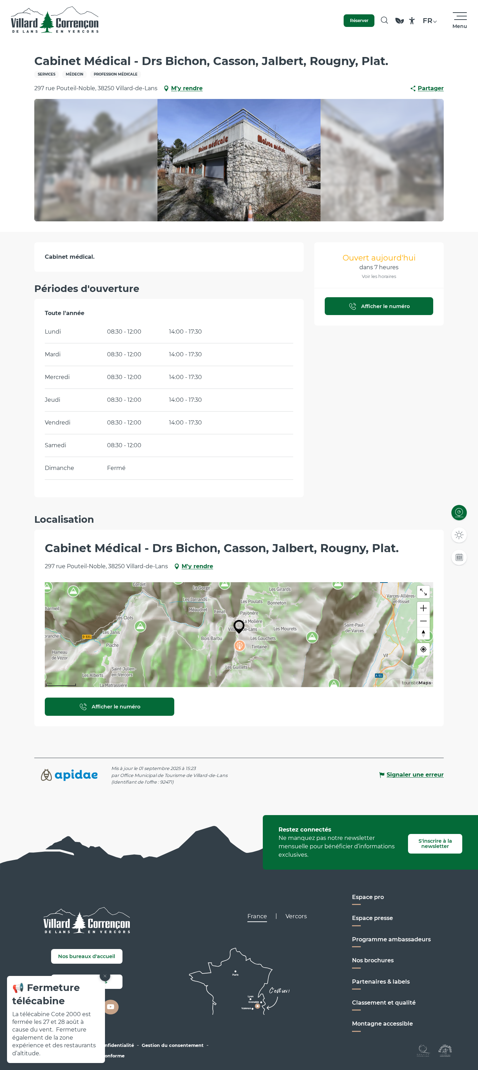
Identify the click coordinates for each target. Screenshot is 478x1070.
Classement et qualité (384, 1002)
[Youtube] (110, 1007)
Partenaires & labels (381, 981)
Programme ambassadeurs (391, 939)
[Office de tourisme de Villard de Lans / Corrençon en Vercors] (55, 20)
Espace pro (368, 897)
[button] (384, 20)
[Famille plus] (445, 1050)
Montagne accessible (382, 1023)
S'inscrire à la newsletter (435, 843)
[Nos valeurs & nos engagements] (399, 24)
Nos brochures (373, 960)
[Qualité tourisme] (423, 1050)
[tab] (257, 916)
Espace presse (372, 918)
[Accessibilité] (412, 20)
